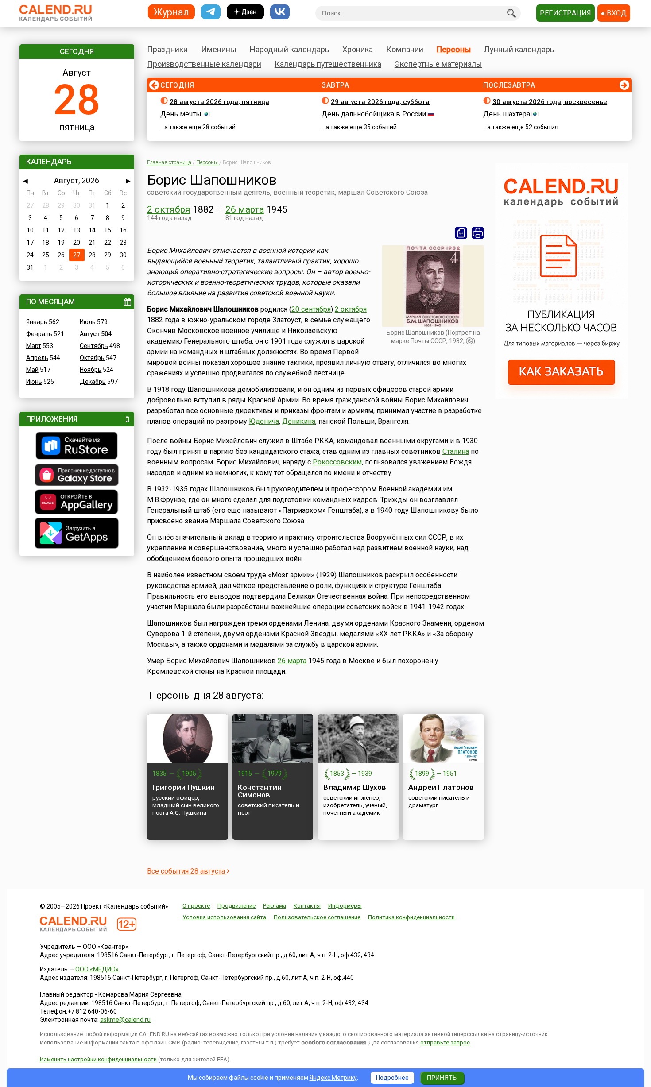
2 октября (168, 209)
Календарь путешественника (328, 64)
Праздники (167, 49)
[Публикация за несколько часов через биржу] (561, 396)
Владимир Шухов (354, 787)
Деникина (298, 421)
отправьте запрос (445, 1042)
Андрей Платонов (441, 787)
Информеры (345, 905)
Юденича (264, 421)
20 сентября (311, 309)
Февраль (39, 333)
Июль (88, 321)
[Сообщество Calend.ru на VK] (280, 12)
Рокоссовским (337, 462)
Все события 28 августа (187, 871)
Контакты (307, 905)
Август (90, 333)
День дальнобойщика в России (374, 114)
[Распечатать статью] (478, 233)
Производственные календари (204, 64)
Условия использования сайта (224, 917)
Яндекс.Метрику (333, 1077)
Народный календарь (289, 49)
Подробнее (392, 1077)
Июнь (34, 381)
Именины (218, 49)
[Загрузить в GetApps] (76, 534)
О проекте (196, 905)
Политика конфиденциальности (411, 917)
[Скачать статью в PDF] (461, 233)
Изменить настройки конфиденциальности (98, 1059)
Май (32, 369)
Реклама (274, 905)
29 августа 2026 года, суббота (380, 102)
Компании (404, 49)
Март (33, 345)
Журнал (171, 11)
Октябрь (92, 357)
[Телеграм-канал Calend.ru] (211, 12)
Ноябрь (90, 369)
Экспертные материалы (438, 64)
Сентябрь (94, 345)
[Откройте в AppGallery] (76, 503)
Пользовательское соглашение (317, 917)
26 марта (244, 209)
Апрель (37, 357)
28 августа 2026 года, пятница (219, 102)
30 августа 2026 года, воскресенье (549, 102)
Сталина (455, 451)
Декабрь (93, 381)
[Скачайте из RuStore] (76, 447)
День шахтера (506, 114)
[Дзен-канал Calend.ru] (245, 12)
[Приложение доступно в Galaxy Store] (76, 476)
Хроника (357, 49)
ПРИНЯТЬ (442, 1077)
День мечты (181, 114)
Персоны (454, 49)
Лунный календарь (519, 49)
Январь (36, 321)
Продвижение (236, 905)
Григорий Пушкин (183, 787)
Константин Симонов (260, 791)
